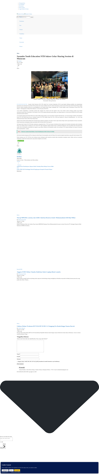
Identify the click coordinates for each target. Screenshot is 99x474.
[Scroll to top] (0, 375)
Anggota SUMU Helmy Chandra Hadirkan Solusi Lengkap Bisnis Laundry (39, 272)
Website (18, 359)
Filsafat (21, 29)
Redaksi (20, 61)
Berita (20, 17)
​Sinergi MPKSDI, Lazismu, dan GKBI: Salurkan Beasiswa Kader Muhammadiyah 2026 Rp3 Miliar (46, 217)
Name (18, 354)
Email (18, 356)
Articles (18, 161)
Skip (1, 447)
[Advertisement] (49, 44)
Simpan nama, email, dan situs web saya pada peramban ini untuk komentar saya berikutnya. (39, 361)
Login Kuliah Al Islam (24, 9)
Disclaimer (21, 6)
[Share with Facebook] (17, 69)
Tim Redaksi (21, 4)
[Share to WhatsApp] (19, 69)
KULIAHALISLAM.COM (22, 104)
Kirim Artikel (22, 7)
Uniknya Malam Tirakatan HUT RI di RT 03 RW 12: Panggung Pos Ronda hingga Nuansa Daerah (46, 326)
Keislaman (21, 21)
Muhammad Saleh (22, 219)
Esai (20, 25)
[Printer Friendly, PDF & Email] (21, 140)
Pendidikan (21, 33)
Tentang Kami (22, 3)
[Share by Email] (21, 69)
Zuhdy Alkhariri (21, 328)
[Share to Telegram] (20, 69)
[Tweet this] (18, 69)
